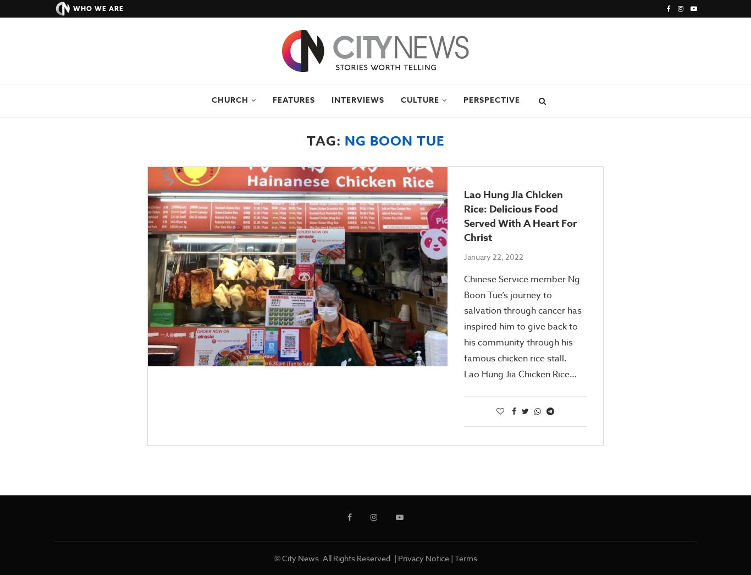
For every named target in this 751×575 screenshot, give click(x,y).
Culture (420, 100)
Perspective (491, 100)
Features (294, 100)
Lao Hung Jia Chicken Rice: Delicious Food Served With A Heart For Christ (520, 216)
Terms (466, 558)
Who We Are (98, 8)
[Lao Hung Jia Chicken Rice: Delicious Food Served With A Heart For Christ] (298, 266)
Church (230, 100)
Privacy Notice (423, 558)
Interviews (358, 100)
